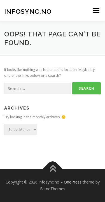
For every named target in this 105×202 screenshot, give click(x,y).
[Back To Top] (52, 169)
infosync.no (28, 11)
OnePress (72, 182)
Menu (95, 10)
